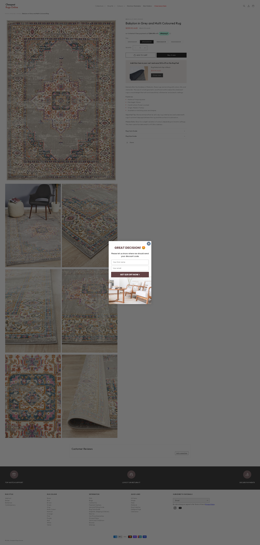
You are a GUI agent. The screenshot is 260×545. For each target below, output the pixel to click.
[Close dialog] (149, 243)
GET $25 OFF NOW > (130, 274)
